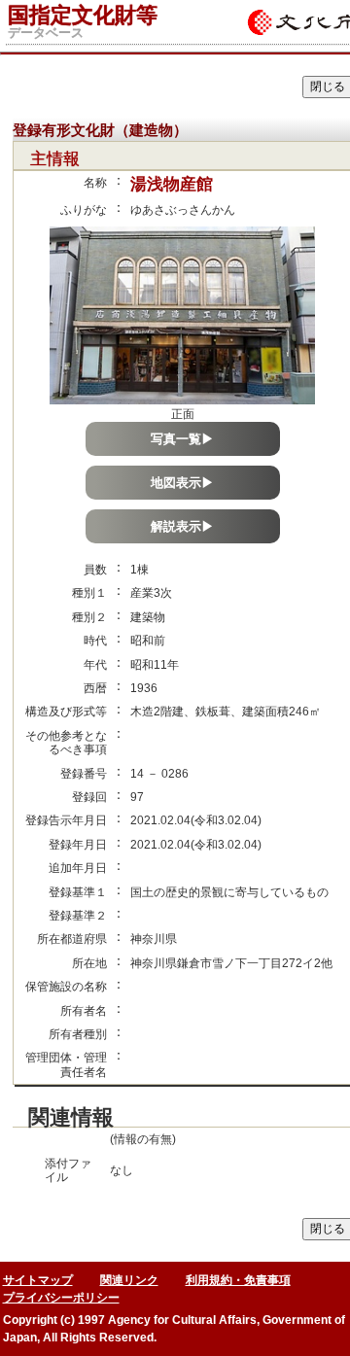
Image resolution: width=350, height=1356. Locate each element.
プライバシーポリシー (61, 1297)
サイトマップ (38, 1280)
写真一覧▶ (182, 439)
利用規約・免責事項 (238, 1280)
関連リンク (129, 1280)
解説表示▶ (182, 526)
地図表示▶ (182, 482)
